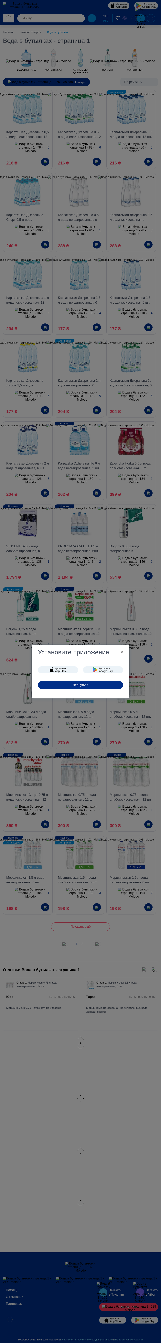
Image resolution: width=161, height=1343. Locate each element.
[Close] (122, 652)
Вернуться (80, 685)
